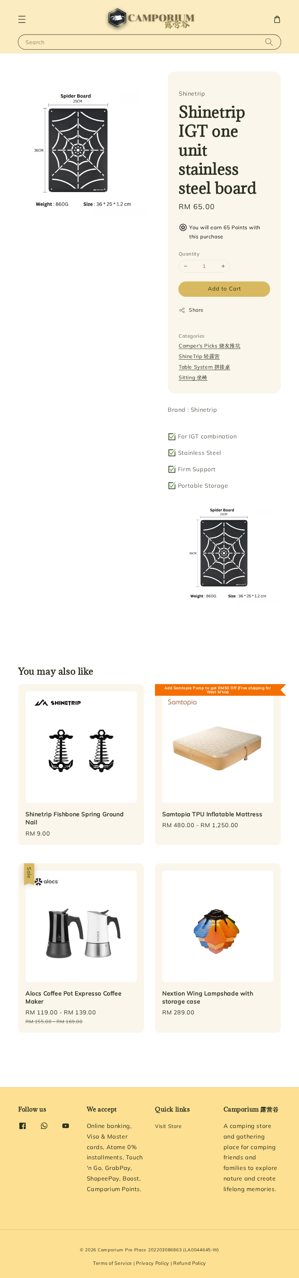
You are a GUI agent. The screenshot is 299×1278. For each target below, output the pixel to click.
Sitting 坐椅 (193, 377)
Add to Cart (224, 288)
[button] (22, 19)
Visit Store (168, 1126)
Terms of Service (112, 1263)
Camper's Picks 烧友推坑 (209, 345)
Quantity (189, 254)
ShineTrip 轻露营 (199, 356)
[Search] (269, 42)
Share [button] (196, 310)
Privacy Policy (152, 1263)
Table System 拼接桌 (204, 367)
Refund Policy (189, 1263)
